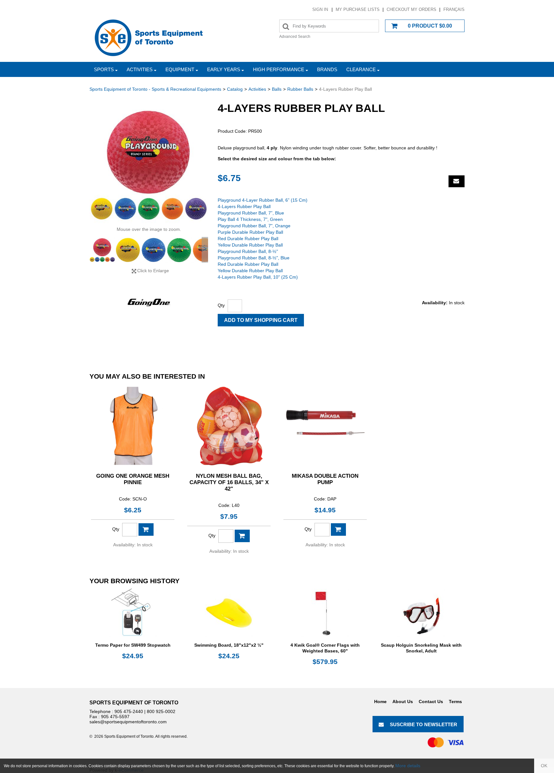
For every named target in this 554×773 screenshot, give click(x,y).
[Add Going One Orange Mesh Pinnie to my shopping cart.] (146, 529)
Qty (221, 305)
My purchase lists (358, 9)
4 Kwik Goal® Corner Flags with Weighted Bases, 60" (325, 648)
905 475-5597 (115, 716)
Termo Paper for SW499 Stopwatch (133, 645)
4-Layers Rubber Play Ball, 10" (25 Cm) (258, 277)
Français (454, 9)
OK (544, 765)
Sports (104, 69)
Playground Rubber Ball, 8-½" (248, 251)
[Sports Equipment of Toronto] (148, 37)
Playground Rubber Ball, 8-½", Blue (254, 257)
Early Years (223, 69)
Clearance (361, 69)
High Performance (278, 69)
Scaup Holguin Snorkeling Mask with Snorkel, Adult (421, 648)
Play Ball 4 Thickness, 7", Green (250, 219)
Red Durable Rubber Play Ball (248, 238)
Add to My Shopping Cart (261, 320)
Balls (276, 89)
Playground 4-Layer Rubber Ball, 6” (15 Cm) (262, 200)
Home (380, 701)
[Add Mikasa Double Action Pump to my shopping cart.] (338, 529)
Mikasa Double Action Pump (325, 479)
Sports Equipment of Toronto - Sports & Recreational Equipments (155, 89)
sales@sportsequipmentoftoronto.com (128, 721)
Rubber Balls (300, 89)
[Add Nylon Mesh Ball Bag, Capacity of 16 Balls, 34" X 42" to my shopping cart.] (242, 536)
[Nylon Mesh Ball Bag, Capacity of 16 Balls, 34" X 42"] (229, 425)
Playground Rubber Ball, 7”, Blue (251, 212)
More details (407, 765)
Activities (140, 69)
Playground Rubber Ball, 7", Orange (254, 225)
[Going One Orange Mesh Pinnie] (132, 425)
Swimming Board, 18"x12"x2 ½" (229, 645)
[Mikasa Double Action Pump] (325, 425)
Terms (455, 701)
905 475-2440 (128, 711)
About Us (402, 701)
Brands (327, 69)
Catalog (235, 89)
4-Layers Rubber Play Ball (244, 206)
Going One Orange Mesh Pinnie (132, 479)
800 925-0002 (161, 711)
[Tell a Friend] (457, 181)
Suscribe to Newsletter (423, 724)
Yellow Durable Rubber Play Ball (250, 245)
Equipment (179, 69)
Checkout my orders (411, 9)
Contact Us (431, 701)
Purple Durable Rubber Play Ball (250, 232)
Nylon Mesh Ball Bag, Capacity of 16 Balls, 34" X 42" (229, 482)
